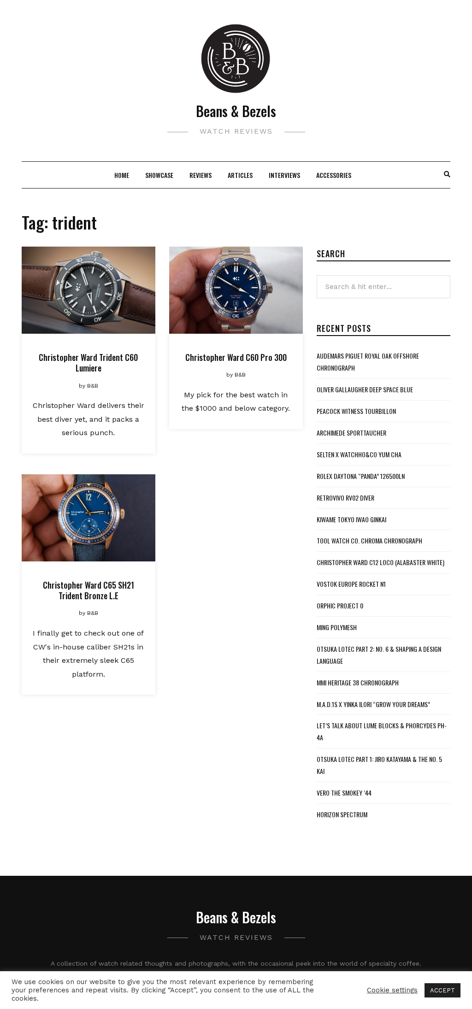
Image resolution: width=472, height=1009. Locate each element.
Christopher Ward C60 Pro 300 (236, 357)
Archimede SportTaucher (351, 432)
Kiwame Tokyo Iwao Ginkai (351, 519)
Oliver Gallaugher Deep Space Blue (365, 389)
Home (121, 175)
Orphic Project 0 (340, 605)
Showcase (159, 175)
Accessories (333, 175)
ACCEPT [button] (442, 990)
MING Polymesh (337, 627)
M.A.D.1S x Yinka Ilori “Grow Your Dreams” (373, 704)
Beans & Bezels (236, 110)
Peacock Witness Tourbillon (356, 411)
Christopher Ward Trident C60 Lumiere (88, 362)
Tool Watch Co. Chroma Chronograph (369, 540)
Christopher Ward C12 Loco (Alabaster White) (380, 562)
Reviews (200, 175)
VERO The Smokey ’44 (344, 792)
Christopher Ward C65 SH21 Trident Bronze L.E (88, 590)
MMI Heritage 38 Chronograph (358, 682)
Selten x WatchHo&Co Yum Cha (359, 454)
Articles (240, 175)
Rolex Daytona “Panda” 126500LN (361, 476)
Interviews (284, 175)
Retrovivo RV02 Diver (345, 497)
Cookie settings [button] (392, 990)
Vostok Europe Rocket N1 (351, 584)
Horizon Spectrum (342, 814)
